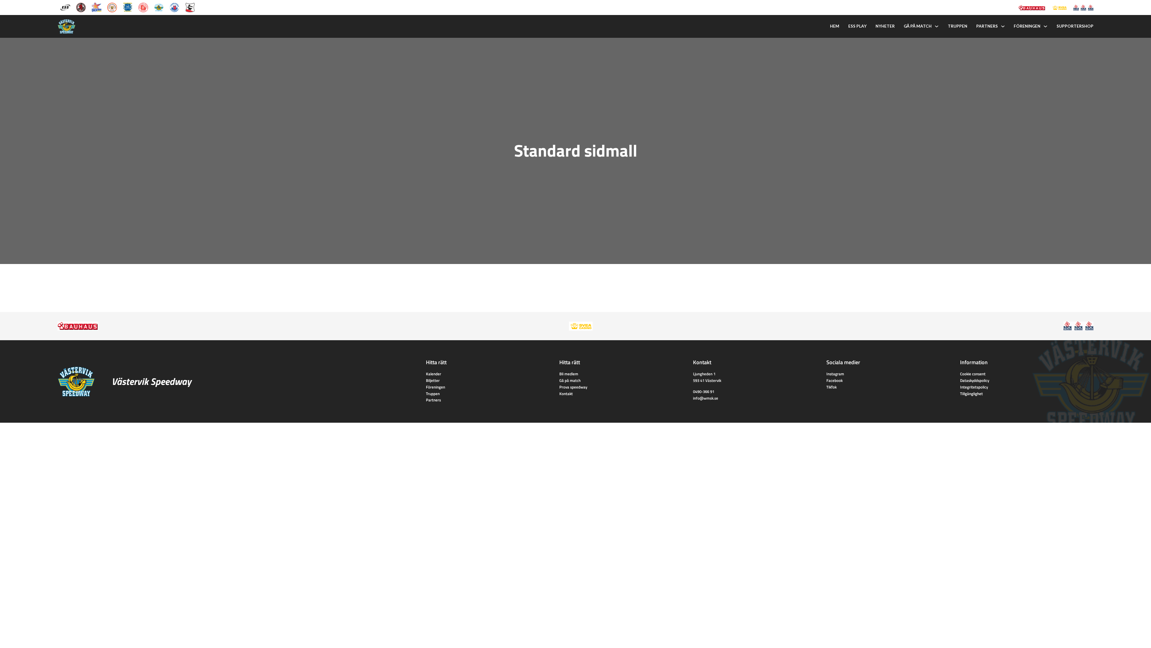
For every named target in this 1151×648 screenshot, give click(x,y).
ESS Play (857, 26)
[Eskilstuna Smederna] (190, 7)
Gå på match (918, 26)
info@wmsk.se (705, 398)
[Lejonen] (112, 7)
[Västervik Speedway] (159, 7)
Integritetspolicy (974, 387)
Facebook (834, 380)
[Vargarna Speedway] (174, 7)
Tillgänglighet (971, 394)
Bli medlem (568, 374)
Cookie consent (973, 374)
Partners (987, 26)
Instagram (835, 374)
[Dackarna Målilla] (96, 7)
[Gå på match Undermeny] (937, 26)
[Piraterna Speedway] (127, 7)
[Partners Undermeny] (1003, 26)
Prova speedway (573, 387)
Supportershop (1075, 26)
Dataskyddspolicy (974, 380)
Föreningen (1027, 26)
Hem (834, 26)
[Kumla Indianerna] (81, 7)
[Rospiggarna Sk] (143, 7)
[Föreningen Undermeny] (1045, 26)
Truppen (957, 26)
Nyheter (885, 26)
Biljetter (433, 380)
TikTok (831, 387)
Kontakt (566, 394)
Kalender (433, 374)
